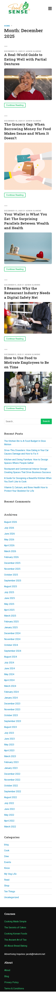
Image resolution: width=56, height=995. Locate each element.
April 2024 (9, 680)
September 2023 (12, 721)
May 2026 (9, 539)
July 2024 (9, 662)
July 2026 (9, 528)
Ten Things (9, 891)
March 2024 (10, 686)
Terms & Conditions (14, 988)
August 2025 (10, 586)
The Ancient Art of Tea (15, 939)
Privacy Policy (11, 982)
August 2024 (10, 656)
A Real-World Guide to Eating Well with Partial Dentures (25, 59)
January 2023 (11, 768)
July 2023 (9, 733)
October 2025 (11, 574)
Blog (6, 976)
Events (7, 862)
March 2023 (10, 756)
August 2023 (10, 727)
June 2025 (9, 598)
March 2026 (10, 551)
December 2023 (12, 703)
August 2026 (10, 522)
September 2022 (12, 791)
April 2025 (9, 610)
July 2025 (9, 592)
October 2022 (11, 785)
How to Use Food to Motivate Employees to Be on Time (26, 362)
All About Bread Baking (15, 945)
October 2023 (11, 715)
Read (6, 879)
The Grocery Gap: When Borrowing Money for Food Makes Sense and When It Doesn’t (27, 131)
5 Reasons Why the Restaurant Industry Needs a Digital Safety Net (27, 293)
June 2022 (9, 809)
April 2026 (9, 545)
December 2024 (12, 633)
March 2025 (10, 615)
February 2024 (11, 692)
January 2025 (11, 627)
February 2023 (11, 762)
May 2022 (9, 815)
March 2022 (10, 826)
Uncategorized (11, 897)
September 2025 (12, 580)
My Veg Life (10, 874)
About (7, 970)
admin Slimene (33, 51)
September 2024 (12, 651)
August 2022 (10, 797)
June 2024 (9, 668)
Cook (6, 850)
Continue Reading (15, 105)
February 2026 (11, 557)
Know (7, 868)
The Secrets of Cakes (15, 927)
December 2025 (12, 563)
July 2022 (9, 803)
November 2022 (12, 779)
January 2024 (11, 697)
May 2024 (9, 674)
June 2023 (9, 738)
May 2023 (9, 744)
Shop (6, 885)
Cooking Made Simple (15, 921)
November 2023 (12, 709)
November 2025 (12, 569)
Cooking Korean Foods (15, 933)
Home (7, 26)
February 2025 (11, 621)
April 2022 (9, 820)
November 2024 (12, 639)
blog (6, 844)
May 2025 (9, 604)
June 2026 (9, 533)
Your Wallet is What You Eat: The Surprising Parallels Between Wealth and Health (26, 221)
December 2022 (12, 774)
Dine (6, 856)
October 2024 (11, 645)
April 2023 (9, 750)
